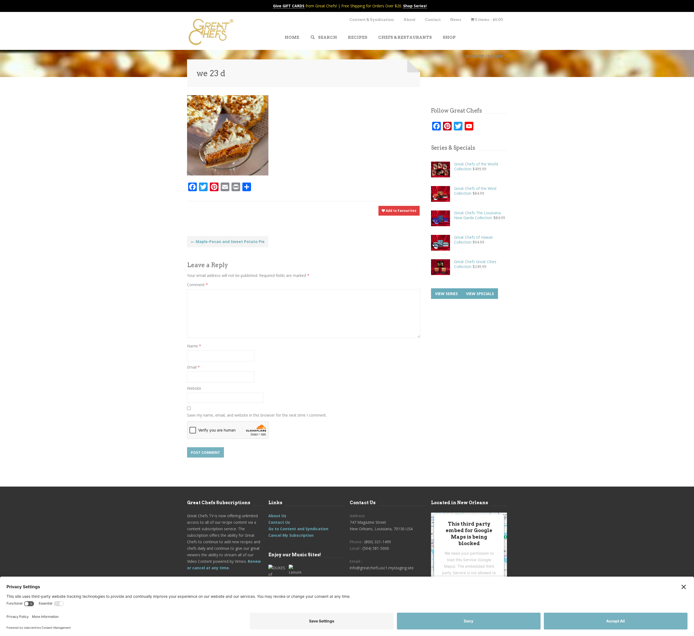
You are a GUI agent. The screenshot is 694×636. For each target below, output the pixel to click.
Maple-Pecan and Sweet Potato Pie (228, 241)
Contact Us (279, 522)
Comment (197, 284)
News (455, 19)
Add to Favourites (400, 210)
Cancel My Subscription (291, 535)
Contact (433, 19)
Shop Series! (415, 5)
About (409, 19)
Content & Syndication (371, 19)
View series (446, 293)
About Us (277, 515)
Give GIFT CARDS (288, 5)
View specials (480, 293)
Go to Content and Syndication (298, 528)
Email (193, 367)
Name (194, 346)
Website (194, 388)
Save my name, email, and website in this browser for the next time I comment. (257, 415)
